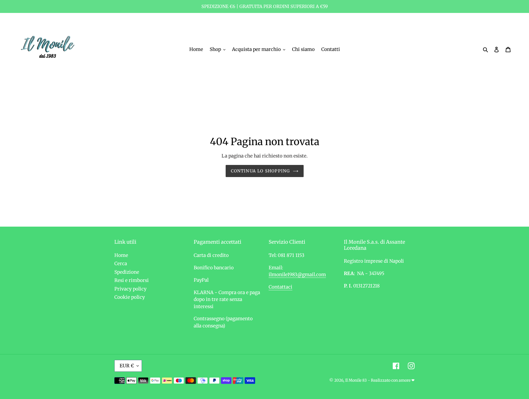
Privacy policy (130, 289)
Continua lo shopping (260, 170)
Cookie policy (129, 297)
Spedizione (126, 272)
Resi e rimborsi (131, 280)
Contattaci (280, 287)
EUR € (127, 366)
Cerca (120, 263)
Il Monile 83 (356, 380)
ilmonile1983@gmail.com (297, 275)
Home (121, 255)
